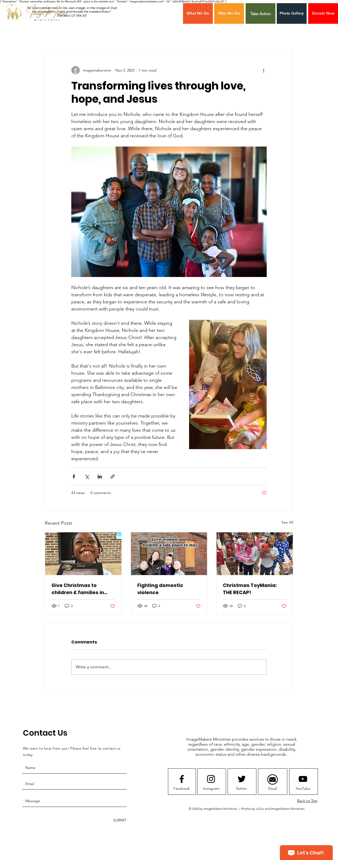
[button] (323, 13)
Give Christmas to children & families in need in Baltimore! (77, 589)
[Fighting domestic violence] (169, 553)
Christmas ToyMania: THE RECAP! (250, 589)
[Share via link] (112, 476)
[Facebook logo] (181, 779)
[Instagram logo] (211, 779)
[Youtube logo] (303, 779)
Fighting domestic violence (160, 589)
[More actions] (263, 70)
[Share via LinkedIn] (99, 476)
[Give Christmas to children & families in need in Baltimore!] (83, 553)
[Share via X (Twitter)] (86, 476)
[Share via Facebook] (73, 476)
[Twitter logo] (241, 779)
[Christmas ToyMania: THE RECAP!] (255, 553)
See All (287, 522)
